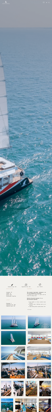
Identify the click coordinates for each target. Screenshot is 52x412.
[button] (29, 310)
